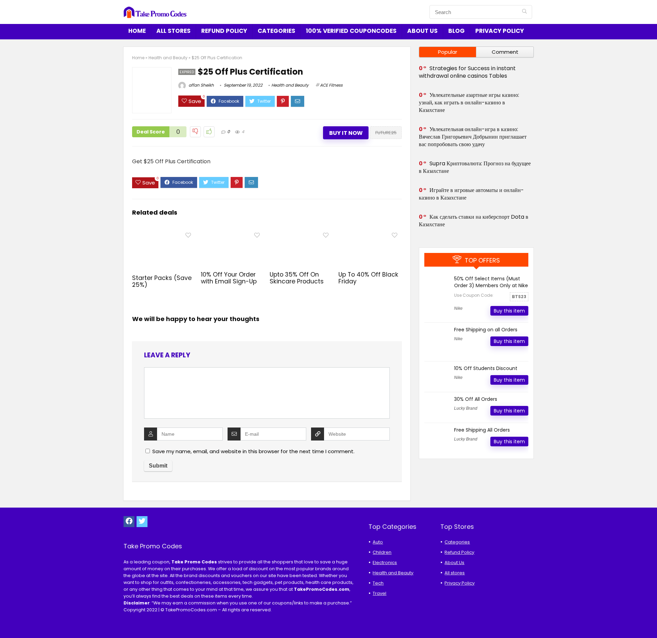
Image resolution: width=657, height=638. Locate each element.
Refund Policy (224, 31)
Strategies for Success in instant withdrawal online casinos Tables (467, 72)
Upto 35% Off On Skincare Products (297, 277)
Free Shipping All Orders (482, 429)
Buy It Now (346, 133)
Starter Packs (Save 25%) (162, 281)
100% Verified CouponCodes (351, 31)
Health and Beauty (168, 58)
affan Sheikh (201, 85)
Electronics (385, 562)
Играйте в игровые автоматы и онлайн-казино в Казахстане (471, 194)
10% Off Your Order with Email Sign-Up (229, 277)
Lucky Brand (465, 408)
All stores (173, 31)
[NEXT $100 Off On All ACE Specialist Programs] (650, 621)
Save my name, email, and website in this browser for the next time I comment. (253, 451)
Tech (378, 583)
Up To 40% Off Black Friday (368, 277)
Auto (378, 542)
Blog (456, 31)
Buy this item (509, 310)
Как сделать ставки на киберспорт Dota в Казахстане (473, 220)
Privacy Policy (499, 31)
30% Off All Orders (475, 399)
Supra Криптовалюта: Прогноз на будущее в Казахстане (475, 167)
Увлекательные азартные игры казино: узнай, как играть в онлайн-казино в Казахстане (469, 102)
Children (382, 552)
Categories (276, 31)
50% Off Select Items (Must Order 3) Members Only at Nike (491, 282)
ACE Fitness (331, 85)
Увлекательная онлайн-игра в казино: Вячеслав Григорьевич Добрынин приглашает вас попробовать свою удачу (473, 136)
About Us (422, 31)
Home (137, 31)
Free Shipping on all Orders (485, 329)
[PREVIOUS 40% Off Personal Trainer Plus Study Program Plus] (7, 621)
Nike (458, 308)
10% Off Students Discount (485, 368)
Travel (379, 593)
